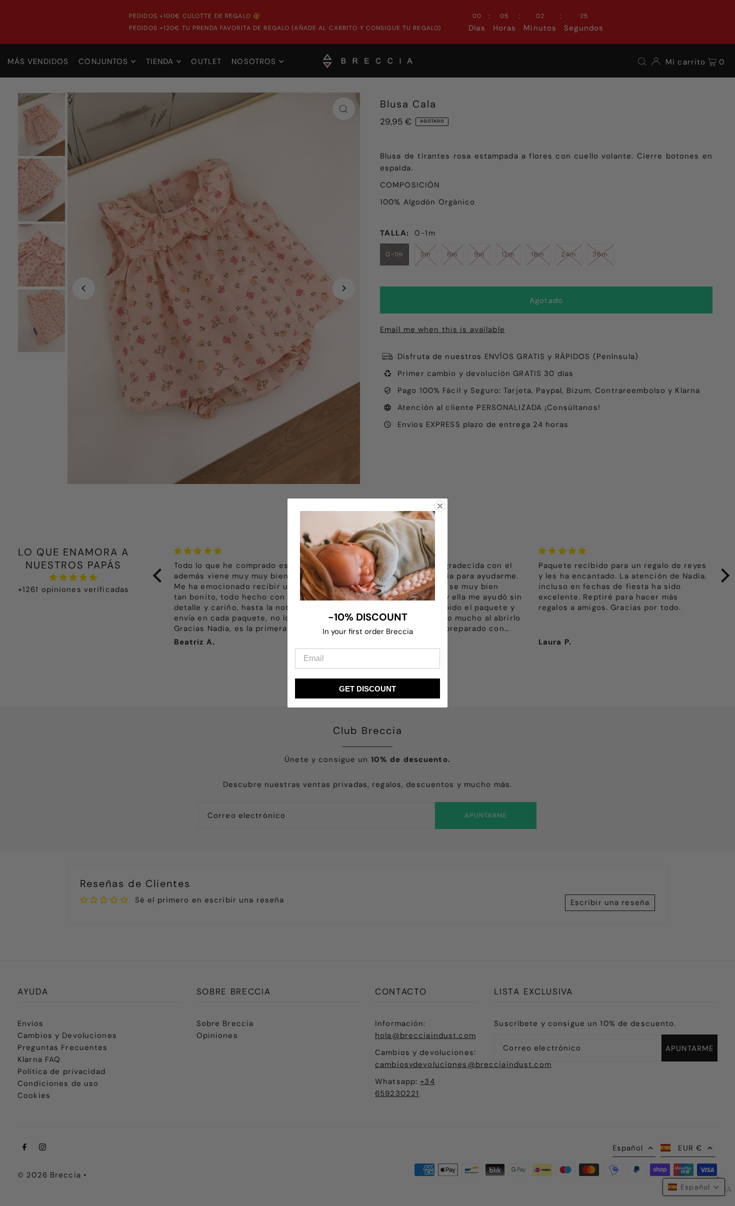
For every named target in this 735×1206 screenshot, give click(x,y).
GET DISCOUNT (367, 688)
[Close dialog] (440, 506)
